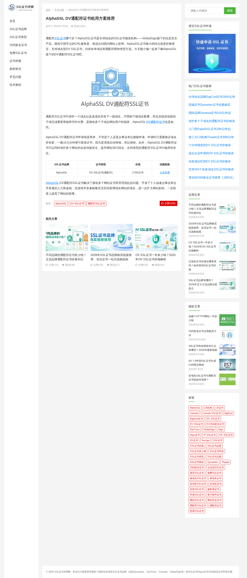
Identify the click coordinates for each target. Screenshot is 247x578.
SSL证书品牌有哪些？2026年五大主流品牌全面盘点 (203, 284)
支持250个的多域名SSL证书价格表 (211, 169)
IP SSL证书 (209, 435)
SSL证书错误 (197, 462)
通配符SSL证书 (96, 203)
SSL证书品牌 (18, 29)
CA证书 (219, 407)
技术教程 (15, 84)
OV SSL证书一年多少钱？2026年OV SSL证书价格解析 (202, 246)
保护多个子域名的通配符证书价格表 (212, 121)
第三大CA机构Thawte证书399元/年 (211, 137)
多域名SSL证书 (198, 483)
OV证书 (194, 440)
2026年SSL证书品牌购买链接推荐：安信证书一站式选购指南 (203, 227)
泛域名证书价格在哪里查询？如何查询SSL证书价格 (202, 265)
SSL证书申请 (217, 451)
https (220, 429)
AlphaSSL (52, 182)
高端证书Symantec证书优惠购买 (209, 104)
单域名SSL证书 (198, 478)
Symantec (212, 462)
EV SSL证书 (196, 424)
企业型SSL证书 (216, 467)
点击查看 (165, 172)
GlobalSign (209, 429)
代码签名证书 (18, 45)
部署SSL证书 (197, 511)
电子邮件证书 (214, 494)
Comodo (194, 413)
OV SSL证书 (226, 435)
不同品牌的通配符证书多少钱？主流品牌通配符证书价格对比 (202, 208)
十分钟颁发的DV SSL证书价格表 (210, 145)
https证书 (195, 435)
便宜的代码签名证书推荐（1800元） (212, 177)
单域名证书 (216, 478)
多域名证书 (216, 483)
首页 (12, 21)
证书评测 (15, 60)
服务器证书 (213, 489)
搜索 (230, 10)
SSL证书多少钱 (198, 451)
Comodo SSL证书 (211, 413)
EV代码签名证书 (215, 424)
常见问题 (15, 76)
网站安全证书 (214, 500)
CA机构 (208, 407)
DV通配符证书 (155, 121)
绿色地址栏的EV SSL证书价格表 (210, 161)
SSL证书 (60, 38)
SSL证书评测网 (62, 571)
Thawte (225, 462)
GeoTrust (195, 429)
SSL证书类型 (18, 37)
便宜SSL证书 (197, 473)
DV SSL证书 (77, 203)
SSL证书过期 (214, 456)
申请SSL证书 (197, 494)
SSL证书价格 (197, 445)
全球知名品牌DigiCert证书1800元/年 (212, 96)
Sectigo (206, 440)
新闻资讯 (15, 68)
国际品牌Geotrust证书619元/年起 (210, 112)
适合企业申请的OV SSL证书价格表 (211, 153)
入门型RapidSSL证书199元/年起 (210, 129)
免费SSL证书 (18, 52)
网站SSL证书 (197, 500)
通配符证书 (216, 505)
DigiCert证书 (196, 418)
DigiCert (228, 413)
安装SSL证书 (197, 489)
